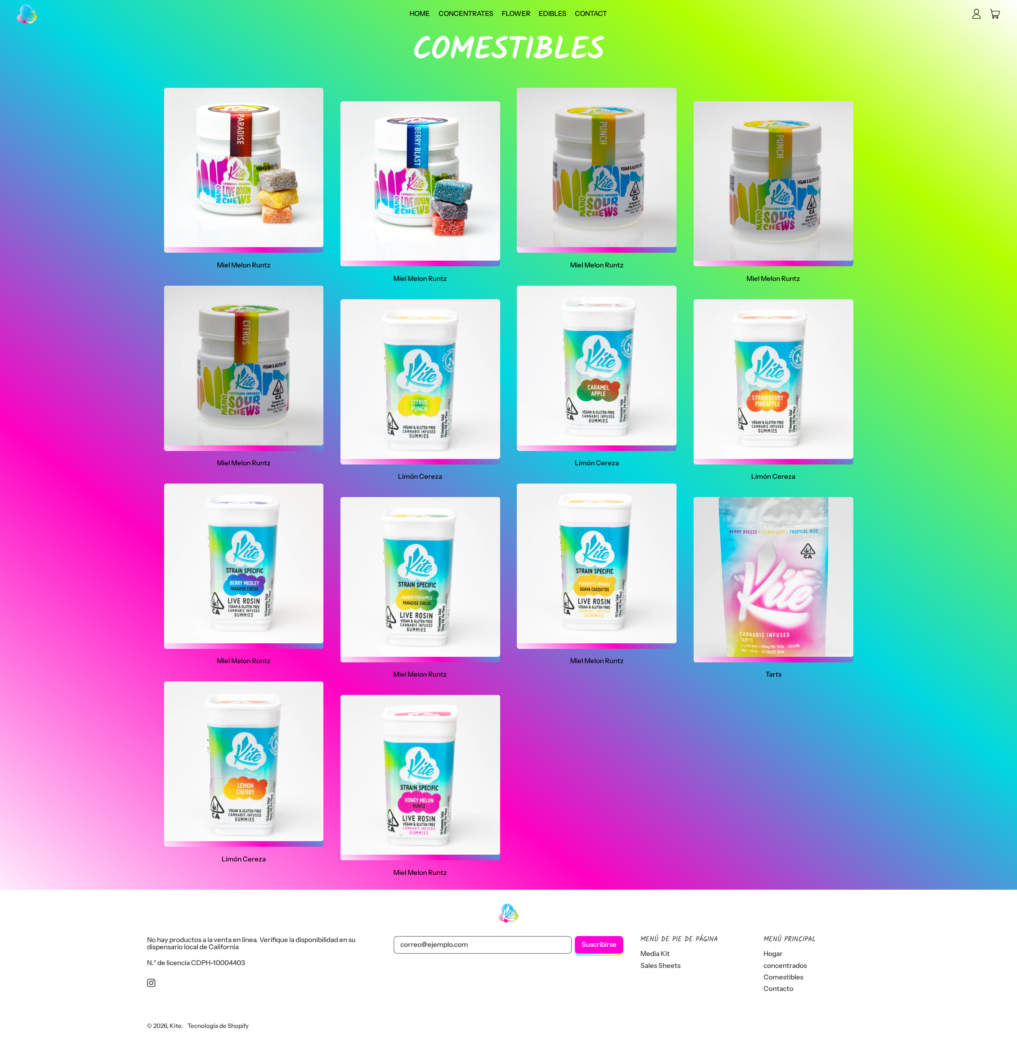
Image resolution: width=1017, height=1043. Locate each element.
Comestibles (783, 977)
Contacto (778, 989)
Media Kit (655, 954)
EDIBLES (553, 13)
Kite (175, 1025)
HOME (420, 13)
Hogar (773, 954)
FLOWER (516, 13)
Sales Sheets (660, 965)
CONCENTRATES (466, 13)
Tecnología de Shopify (218, 1025)
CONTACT (591, 13)
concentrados (785, 965)
